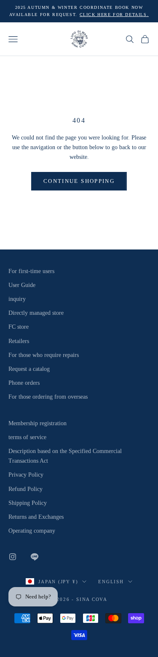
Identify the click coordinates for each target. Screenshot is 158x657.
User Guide (21, 285)
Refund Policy (25, 489)
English (110, 581)
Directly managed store (36, 313)
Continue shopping (79, 181)
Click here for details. (114, 14)
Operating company (31, 531)
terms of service (27, 437)
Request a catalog (29, 369)
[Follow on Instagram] (12, 556)
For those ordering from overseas (48, 397)
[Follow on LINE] (34, 556)
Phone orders (24, 383)
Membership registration (37, 423)
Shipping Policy (27, 503)
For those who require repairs (43, 355)
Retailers (18, 341)
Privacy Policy (25, 475)
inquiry (17, 299)
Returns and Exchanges (36, 517)
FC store (18, 327)
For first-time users (31, 271)
